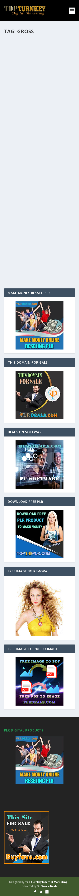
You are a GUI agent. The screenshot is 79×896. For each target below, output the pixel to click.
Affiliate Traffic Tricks (28, 243)
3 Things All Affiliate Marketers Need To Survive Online (36, 95)
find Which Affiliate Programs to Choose (38, 145)
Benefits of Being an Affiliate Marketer (34, 195)
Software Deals (47, 886)
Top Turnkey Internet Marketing (46, 882)
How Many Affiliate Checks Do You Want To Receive (38, 45)
